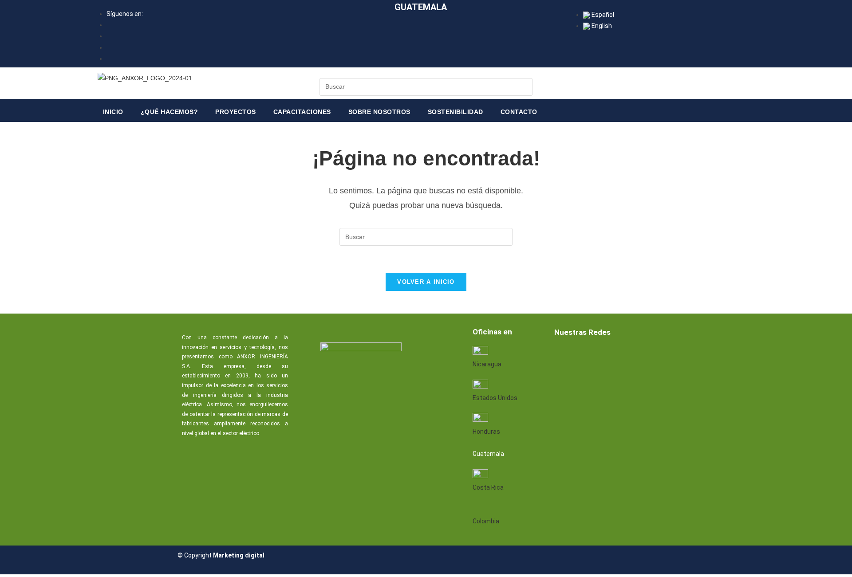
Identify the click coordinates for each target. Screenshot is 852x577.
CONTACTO (519, 111)
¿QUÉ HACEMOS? (169, 111)
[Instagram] (649, 356)
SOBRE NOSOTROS (379, 111)
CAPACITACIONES (302, 111)
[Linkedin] (592, 356)
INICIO (113, 111)
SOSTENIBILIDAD (455, 111)
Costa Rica (488, 487)
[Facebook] (564, 356)
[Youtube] (621, 356)
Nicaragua (487, 364)
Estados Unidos (495, 397)
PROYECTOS (235, 111)
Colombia (486, 521)
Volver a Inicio (426, 282)
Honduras (486, 431)
